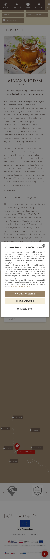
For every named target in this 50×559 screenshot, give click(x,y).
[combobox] (43, 245)
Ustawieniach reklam (22, 282)
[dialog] (25, 279)
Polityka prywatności (20, 286)
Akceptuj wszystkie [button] (25, 294)
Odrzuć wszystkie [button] (25, 301)
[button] (25, 308)
